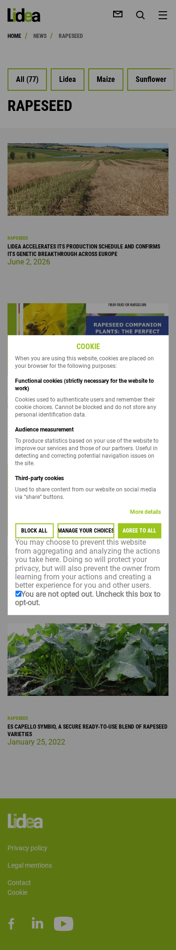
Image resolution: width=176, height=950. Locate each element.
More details (145, 512)
